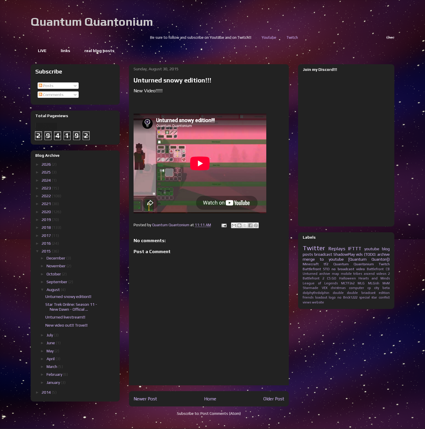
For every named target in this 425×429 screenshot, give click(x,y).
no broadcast (343, 269)
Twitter (314, 248)
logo (332, 297)
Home (210, 398)
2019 (47, 219)
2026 (47, 164)
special (364, 297)
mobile (346, 273)
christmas (338, 288)
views (307, 302)
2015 (47, 251)
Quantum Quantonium (92, 21)
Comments (53, 94)
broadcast (323, 254)
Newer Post (145, 398)
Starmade (310, 288)
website (318, 302)
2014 (47, 392)
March (52, 366)
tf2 (326, 264)
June (51, 342)
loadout (321, 297)
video (360, 269)
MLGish (373, 283)
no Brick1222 (347, 297)
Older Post (273, 398)
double (338, 292)
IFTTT (354, 248)
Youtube (247, 37)
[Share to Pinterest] (256, 225)
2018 (47, 227)
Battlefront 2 (313, 278)
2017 (47, 235)
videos (381, 273)
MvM (386, 283)
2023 (47, 188)
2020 (47, 211)
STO (326, 269)
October (54, 274)
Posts (47, 85)
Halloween (347, 278)
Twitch (270, 37)
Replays (336, 248)
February (55, 374)
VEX (325, 288)
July (50, 335)
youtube (371, 248)
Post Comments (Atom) (220, 413)
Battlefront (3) (378, 269)
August (54, 289)
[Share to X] (245, 225)
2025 (47, 172)
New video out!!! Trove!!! (66, 325)
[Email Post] (223, 225)
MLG (361, 283)
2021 (47, 203)
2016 (47, 243)
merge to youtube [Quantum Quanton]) (346, 259)
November (56, 266)
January (54, 382)
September (57, 281)
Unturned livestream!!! (65, 317)
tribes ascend (364, 273)
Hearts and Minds (374, 278)
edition (384, 292)
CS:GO (331, 278)
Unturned (310, 273)
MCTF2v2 (347, 283)
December (56, 258)
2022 (47, 196)
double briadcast (361, 292)
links (65, 50)
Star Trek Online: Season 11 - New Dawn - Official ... (71, 307)
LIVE (42, 50)
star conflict (380, 297)
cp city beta (378, 288)
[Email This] (234, 225)
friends (308, 297)
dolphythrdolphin (316, 292)
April (51, 358)
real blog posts (99, 50)
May (50, 351)
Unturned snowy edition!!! (68, 296)
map (335, 273)
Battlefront (312, 269)
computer (356, 288)
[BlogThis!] (239, 225)
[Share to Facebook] (250, 225)
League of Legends (320, 283)
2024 (47, 180)
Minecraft (311, 264)
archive (324, 273)
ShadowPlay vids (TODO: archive (361, 254)
